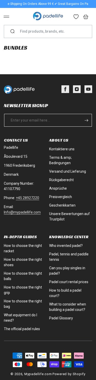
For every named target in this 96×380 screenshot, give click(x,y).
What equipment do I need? (20, 317)
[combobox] (50, 31)
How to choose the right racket (23, 248)
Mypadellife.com (38, 374)
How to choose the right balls (23, 276)
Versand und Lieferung (67, 171)
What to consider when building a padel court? (67, 307)
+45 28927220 (27, 198)
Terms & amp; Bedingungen (60, 160)
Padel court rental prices (68, 282)
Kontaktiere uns (61, 149)
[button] (6, 16)
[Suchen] (12, 31)
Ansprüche (58, 188)
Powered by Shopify (69, 374)
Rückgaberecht (61, 180)
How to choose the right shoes (23, 262)
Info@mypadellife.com (22, 212)
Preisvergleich (60, 197)
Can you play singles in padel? (67, 270)
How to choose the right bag (23, 304)
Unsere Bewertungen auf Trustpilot (69, 216)
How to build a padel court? (65, 293)
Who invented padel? (66, 246)
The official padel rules (22, 329)
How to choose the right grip (23, 290)
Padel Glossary (61, 318)
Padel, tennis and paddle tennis (69, 257)
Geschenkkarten (62, 205)
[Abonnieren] (86, 120)
